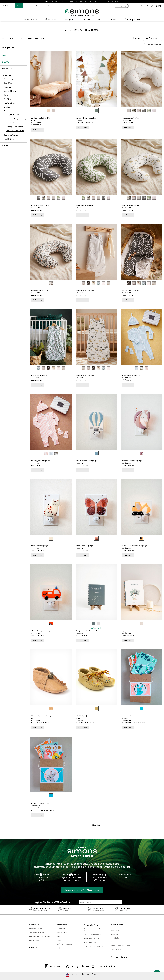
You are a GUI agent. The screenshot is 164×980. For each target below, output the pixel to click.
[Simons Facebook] (72, 966)
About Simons (117, 924)
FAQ (58, 948)
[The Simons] (82, 850)
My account (136, 6)
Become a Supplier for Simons (39, 936)
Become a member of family (82, 890)
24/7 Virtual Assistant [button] (36, 932)
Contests (91, 938)
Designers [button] (69, 19)
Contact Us (34, 925)
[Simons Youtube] (87, 966)
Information (62, 925)
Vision (48, 6)
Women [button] (86, 19)
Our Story (114, 934)
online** (124, 876)
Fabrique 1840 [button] (134, 19)
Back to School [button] (30, 19)
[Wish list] (146, 6)
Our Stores (115, 930)
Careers (29, 6)
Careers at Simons (119, 957)
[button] (121, 6)
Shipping (59, 936)
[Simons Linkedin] (93, 966)
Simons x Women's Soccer (120, 946)
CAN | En (6, 6)
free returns (93, 2)
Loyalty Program (82, 855)
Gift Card (33, 947)
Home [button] (113, 19)
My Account (61, 929)
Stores (19, 6)
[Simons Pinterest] (82, 966)
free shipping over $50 (73, 2)
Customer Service (35, 929)
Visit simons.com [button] (78, 977)
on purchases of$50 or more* (100, 877)
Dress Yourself (116, 949)
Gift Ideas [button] (52, 19)
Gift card (39, 6)
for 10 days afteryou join (41, 877)
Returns (59, 940)
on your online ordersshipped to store (70, 877)
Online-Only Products (64, 944)
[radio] (48, 110)
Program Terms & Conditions (94, 946)
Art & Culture (115, 938)
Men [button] (100, 19)
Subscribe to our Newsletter (55, 902)
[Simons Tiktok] (78, 966)
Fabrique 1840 (8, 47)
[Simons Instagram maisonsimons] (67, 966)
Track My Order (62, 932)
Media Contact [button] (34, 940)
